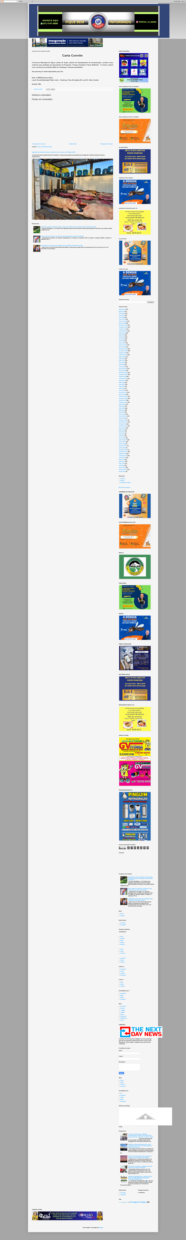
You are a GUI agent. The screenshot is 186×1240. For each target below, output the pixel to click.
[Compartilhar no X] (50, 89)
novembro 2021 (123, 422)
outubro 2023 (122, 376)
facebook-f (123, 969)
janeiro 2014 (122, 447)
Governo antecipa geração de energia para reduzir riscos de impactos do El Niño (140, 1156)
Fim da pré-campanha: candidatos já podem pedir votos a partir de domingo (140, 1167)
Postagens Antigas (125, 482)
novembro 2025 (123, 327)
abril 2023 (121, 388)
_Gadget (122, 1010)
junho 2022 (122, 408)
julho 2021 (121, 430)
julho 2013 (121, 459)
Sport (121, 940)
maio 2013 (122, 463)
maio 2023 (122, 386)
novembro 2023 (123, 374)
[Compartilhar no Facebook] (52, 89)
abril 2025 (121, 341)
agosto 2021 (122, 428)
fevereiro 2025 (123, 345)
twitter (122, 960)
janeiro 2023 (122, 394)
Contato (122, 986)
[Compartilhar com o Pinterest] (54, 89)
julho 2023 (121, 382)
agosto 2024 (122, 357)
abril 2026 (121, 317)
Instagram (123, 1194)
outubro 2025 (122, 329)
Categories (123, 1016)
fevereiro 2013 (123, 469)
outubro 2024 (122, 353)
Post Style (123, 1006)
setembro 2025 (123, 331)
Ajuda (122, 951)
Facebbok (123, 1192)
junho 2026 (122, 313)
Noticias (122, 938)
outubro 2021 (122, 424)
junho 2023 (122, 384)
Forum (122, 1020)
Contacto (122, 953)
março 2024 (122, 366)
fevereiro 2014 (123, 445)
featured (122, 478)
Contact (122, 915)
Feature (122, 1008)
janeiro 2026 (122, 323)
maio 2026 (122, 315)
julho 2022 (121, 406)
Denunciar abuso (124, 487)
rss (121, 1093)
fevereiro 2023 (123, 392)
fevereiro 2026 (123, 321)
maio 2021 (122, 434)
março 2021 (122, 438)
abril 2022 (121, 412)
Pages (122, 1014)
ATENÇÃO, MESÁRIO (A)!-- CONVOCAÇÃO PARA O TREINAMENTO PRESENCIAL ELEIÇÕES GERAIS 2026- (140, 1178)
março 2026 (122, 319)
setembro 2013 (123, 455)
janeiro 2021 (122, 441)
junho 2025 (122, 337)
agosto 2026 (122, 309)
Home (122, 913)
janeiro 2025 (122, 347)
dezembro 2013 (123, 449)
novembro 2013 (123, 451)
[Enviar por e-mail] (47, 89)
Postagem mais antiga (106, 144)
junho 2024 (122, 360)
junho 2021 (122, 432)
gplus (121, 995)
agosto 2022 (122, 404)
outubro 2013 (122, 453)
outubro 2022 (122, 400)
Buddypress (123, 1018)
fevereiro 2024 (123, 368)
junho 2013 (122, 461)
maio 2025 (122, 339)
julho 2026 (121, 311)
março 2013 (122, 467)
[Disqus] (72, 281)
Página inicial (73, 144)
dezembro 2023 (123, 372)
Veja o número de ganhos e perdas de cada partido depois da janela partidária (62, 236)
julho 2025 (121, 335)
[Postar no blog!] (49, 89)
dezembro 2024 (123, 349)
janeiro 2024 (122, 370)
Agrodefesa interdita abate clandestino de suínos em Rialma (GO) (53, 152)
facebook (122, 923)
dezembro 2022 (123, 396)
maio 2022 (122, 410)
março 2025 (122, 343)
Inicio (121, 936)
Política (122, 480)
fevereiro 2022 (123, 416)
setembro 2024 (123, 354)
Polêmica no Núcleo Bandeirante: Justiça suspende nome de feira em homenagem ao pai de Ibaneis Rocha (140, 1146)
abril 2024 (121, 364)
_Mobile (122, 1012)
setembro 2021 (123, 426)
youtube (122, 962)
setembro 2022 (123, 402)
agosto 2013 (122, 457)
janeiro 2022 (122, 418)
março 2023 (122, 390)
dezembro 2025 (123, 325)
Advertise (123, 1086)
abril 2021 (121, 436)
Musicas (122, 944)
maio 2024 (122, 362)
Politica (122, 942)
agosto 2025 (122, 333)
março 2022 (122, 414)
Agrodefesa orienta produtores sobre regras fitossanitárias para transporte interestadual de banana (68, 227)
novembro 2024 (123, 350)
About (122, 1082)
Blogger (101, 1227)
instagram (123, 924)
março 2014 (122, 443)
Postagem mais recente (39, 144)
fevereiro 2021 (123, 440)
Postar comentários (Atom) (44, 146)
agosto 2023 (122, 380)
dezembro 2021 (123, 420)
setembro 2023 (123, 378)
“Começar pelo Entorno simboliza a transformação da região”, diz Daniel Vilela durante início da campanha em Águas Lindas (140, 1136)
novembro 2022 (123, 398)
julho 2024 (121, 358)
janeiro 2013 (122, 471)
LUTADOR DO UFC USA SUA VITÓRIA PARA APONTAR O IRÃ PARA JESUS (62, 245)
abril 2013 (121, 465)
